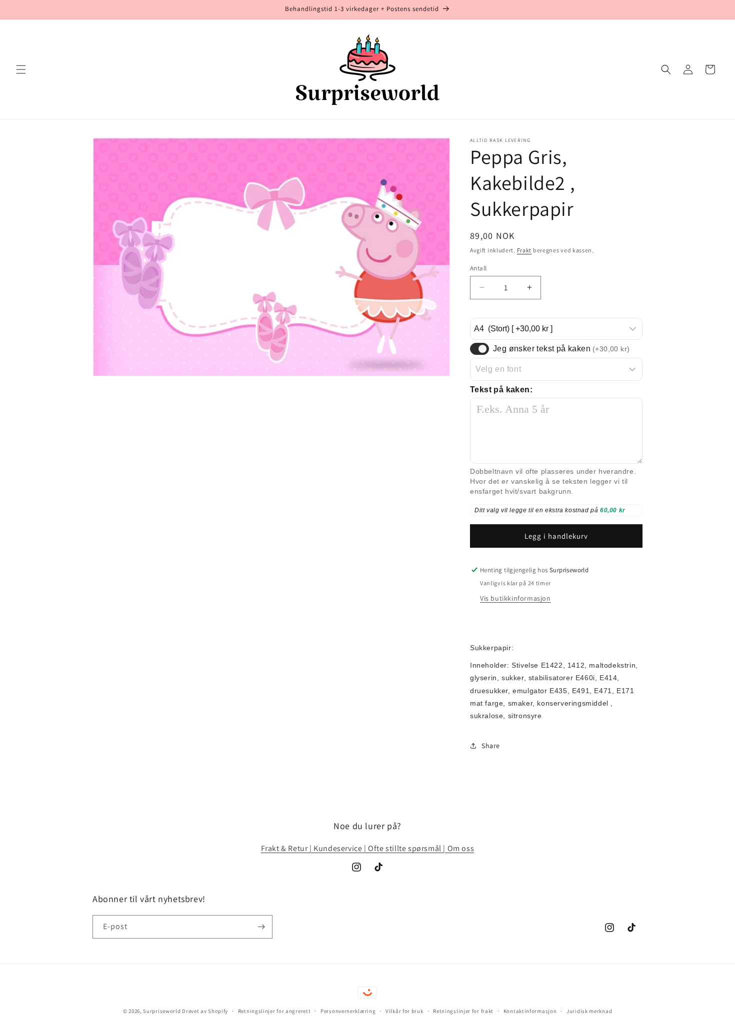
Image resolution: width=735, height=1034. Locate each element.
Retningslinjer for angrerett (274, 1011)
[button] (21, 69)
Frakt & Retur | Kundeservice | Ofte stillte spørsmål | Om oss (367, 848)
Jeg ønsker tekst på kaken (561, 348)
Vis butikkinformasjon (515, 598)
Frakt (524, 250)
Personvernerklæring (348, 1011)
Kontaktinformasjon (530, 1011)
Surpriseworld (161, 1011)
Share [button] (491, 745)
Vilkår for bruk (405, 1011)
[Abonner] (261, 927)
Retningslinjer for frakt (463, 1011)
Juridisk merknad (589, 1011)
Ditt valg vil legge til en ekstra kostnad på (537, 510)
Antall (478, 267)
